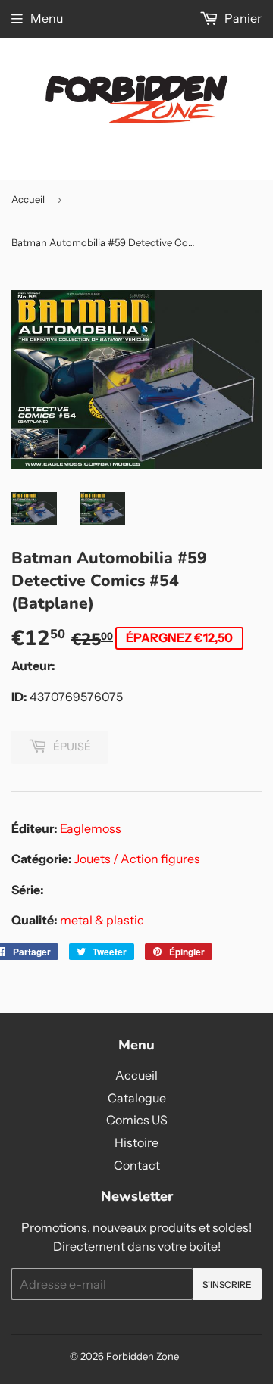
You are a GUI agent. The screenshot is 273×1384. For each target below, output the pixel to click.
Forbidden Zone (142, 1356)
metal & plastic (102, 919)
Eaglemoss (90, 828)
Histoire (136, 1142)
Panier (242, 18)
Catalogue (137, 1097)
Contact (137, 1165)
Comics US (137, 1119)
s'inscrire (227, 1284)
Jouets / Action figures (137, 858)
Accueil (28, 199)
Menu (46, 18)
